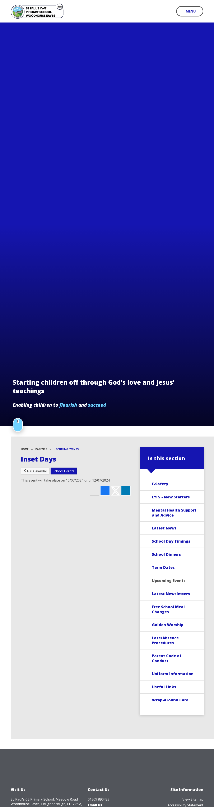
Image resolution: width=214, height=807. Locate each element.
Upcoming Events (66, 449)
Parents (41, 449)
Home (25, 449)
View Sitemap (192, 799)
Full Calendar (37, 471)
